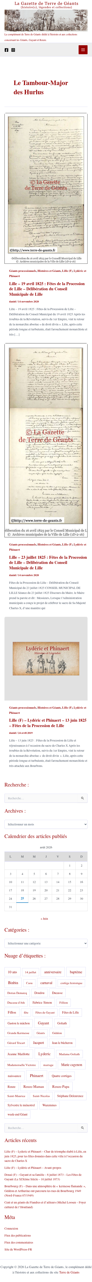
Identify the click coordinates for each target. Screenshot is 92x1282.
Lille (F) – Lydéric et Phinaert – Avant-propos (32, 1168)
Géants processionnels (22, 271)
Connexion (11, 1228)
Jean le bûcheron (62, 1043)
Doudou (39, 993)
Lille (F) (67, 271)
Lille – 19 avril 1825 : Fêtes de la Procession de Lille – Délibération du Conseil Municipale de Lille (47, 289)
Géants (41, 1033)
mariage (48, 1065)
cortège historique (71, 983)
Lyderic (44, 1053)
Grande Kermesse (18, 1033)
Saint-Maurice (16, 1096)
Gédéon (57, 1033)
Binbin (13, 982)
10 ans (12, 971)
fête (26, 1012)
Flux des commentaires (18, 1242)
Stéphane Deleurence (70, 1096)
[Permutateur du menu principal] (83, 49)
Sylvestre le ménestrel (21, 1105)
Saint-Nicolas (41, 1096)
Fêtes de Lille (70, 1012)
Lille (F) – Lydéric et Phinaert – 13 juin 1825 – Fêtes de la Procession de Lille (47, 722)
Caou (29, 983)
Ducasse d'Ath (16, 1002)
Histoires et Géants (49, 271)
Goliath (62, 1023)
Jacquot (38, 1042)
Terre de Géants (69, 1272)
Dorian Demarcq (17, 993)
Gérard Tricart (16, 1043)
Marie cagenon (71, 1064)
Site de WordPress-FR (18, 1249)
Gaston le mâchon (19, 1023)
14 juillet (30, 972)
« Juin (44, 919)
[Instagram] (13, 50)
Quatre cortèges (62, 1076)
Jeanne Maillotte (19, 1054)
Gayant (43, 1022)
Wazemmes (49, 1105)
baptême (76, 971)
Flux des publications (17, 1235)
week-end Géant (17, 1114)
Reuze (11, 1086)
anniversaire (52, 971)
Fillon (12, 1012)
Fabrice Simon (42, 1002)
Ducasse (57, 993)
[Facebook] (6, 50)
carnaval (46, 982)
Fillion (63, 1002)
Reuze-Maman (33, 1086)
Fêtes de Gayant (45, 1012)
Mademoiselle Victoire (21, 1065)
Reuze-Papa (60, 1086)
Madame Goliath (69, 1054)
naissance (14, 1075)
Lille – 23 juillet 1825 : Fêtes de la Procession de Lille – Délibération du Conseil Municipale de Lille (48, 562)
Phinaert (36, 1075)
